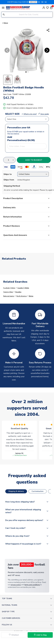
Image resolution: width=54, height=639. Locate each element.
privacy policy (16, 585)
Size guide (44, 114)
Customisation (37, 491)
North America (21, 296)
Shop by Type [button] (8, 611)
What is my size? (30, 114)
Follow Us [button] (7, 625)
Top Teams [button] (7, 598)
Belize (6, 23)
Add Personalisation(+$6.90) (13, 139)
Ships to (8, 174)
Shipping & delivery (16, 491)
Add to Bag (41, 635)
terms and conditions (32, 585)
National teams (8, 296)
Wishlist (15, 635)
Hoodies (18, 292)
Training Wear (8, 292)
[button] (25, 72)
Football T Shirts (9, 288)
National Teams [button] (9, 605)
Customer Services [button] (11, 618)
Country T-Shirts (23, 288)
